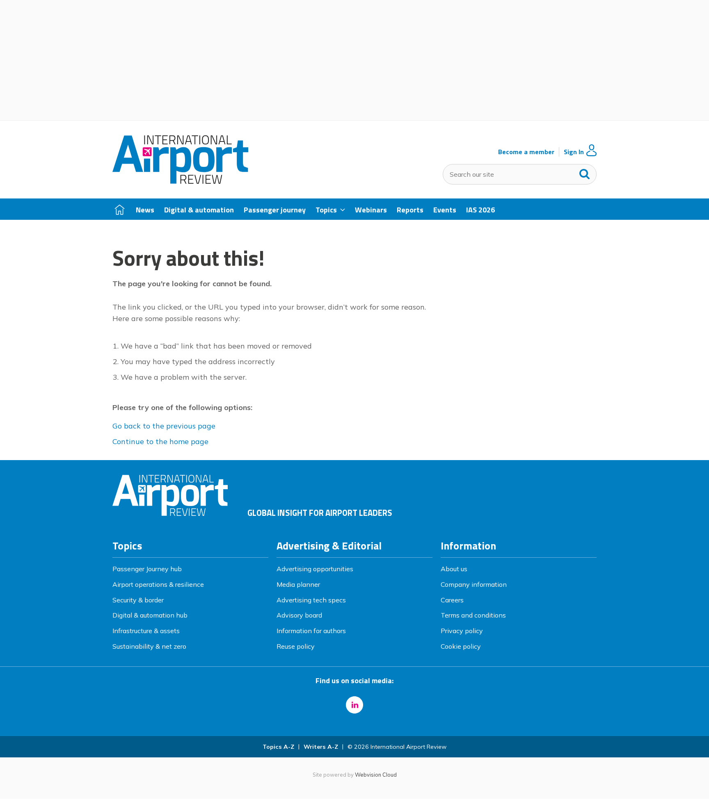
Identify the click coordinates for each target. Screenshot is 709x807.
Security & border (138, 600)
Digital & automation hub (150, 615)
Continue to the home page (160, 441)
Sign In (574, 152)
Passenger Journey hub (147, 569)
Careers (452, 600)
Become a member (526, 152)
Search (584, 172)
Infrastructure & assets (146, 631)
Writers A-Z (321, 746)
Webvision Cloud (376, 774)
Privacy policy (462, 631)
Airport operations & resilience (158, 584)
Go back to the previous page (163, 426)
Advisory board (299, 615)
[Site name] (180, 181)
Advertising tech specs (311, 600)
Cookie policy (461, 646)
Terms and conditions (473, 615)
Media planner (298, 584)
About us (454, 569)
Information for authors (311, 631)
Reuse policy (296, 646)
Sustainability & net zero (149, 646)
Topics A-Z (278, 746)
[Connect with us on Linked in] (354, 705)
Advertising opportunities (315, 569)
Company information (474, 584)
